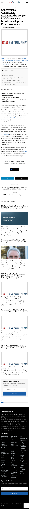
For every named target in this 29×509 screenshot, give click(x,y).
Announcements (5, 440)
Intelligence (23, 443)
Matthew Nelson (6, 350)
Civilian (3, 460)
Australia (3, 448)
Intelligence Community (23, 445)
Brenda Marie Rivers (8, 27)
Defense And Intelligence (4, 470)
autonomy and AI (6, 64)
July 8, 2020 (11, 280)
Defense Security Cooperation (4, 475)
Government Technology (10, 7)
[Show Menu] (2, 2)
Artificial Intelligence (4, 445)
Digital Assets (14, 442)
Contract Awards (3, 465)
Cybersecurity (4, 468)
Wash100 (22, 474)
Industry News (23, 440)
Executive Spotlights (13, 454)
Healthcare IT (23, 438)
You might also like (8, 75)
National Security (22, 455)
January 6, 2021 (14, 350)
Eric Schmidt (5, 134)
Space (21, 467)
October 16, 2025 (14, 210)
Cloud (2, 462)
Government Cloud (14, 472)
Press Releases (23, 463)
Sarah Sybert (5, 280)
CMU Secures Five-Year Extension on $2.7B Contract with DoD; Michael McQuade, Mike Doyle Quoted (13, 276)
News (21, 458)
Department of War (14, 437)
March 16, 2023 (12, 314)
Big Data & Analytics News (5, 452)
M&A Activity (23, 450)
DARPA (25, 151)
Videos (21, 471)
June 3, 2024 (18, 27)
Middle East (23, 453)
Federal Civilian (12, 457)
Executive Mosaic (11, 503)
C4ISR (2, 455)
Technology (23, 469)
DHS (12, 440)
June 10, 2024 (12, 244)
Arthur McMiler (5, 210)
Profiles (22, 465)
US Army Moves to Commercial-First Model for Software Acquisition (14, 83)
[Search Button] (27, 2)
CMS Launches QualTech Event (11, 80)
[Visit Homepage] (14, 2)
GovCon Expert (14, 470)
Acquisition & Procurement (4, 437)
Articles (3, 442)
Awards (3, 450)
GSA (21, 436)
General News (14, 468)
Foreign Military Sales (14, 465)
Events (12, 448)
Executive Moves (13, 450)
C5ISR (2, 458)
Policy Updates (23, 461)
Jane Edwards (5, 244)
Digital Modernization (14, 445)
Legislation (22, 448)
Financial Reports (13, 461)
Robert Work (4, 58)
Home (2, 7)
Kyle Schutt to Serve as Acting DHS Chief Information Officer (14, 78)
